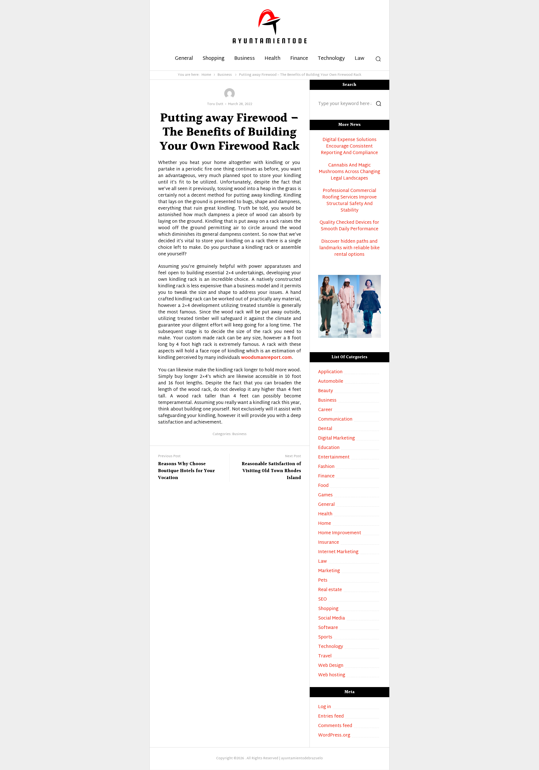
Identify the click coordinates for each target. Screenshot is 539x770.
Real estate (330, 590)
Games (325, 495)
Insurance (328, 543)
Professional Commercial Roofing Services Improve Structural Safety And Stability (349, 201)
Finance (299, 58)
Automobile (330, 381)
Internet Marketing (338, 552)
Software (328, 628)
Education (329, 448)
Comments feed (335, 726)
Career (325, 410)
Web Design (330, 666)
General (184, 58)
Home (206, 75)
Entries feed (331, 716)
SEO (322, 599)
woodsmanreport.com (266, 358)
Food (323, 486)
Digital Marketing (336, 438)
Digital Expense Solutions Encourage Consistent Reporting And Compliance (349, 146)
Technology (331, 58)
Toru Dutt (215, 104)
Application (330, 372)
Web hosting (331, 675)
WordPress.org (334, 735)
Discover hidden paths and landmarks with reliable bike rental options (349, 248)
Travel (325, 656)
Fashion (326, 467)
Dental (325, 429)
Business (244, 58)
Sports (325, 637)
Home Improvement (339, 533)
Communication (335, 419)
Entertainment (334, 457)
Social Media (331, 618)
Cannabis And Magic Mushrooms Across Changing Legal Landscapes (349, 172)
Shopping (213, 58)
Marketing (329, 571)
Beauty (325, 391)
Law (359, 58)
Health (272, 58)
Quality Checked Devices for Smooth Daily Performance (349, 226)
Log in (324, 707)
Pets (322, 580)
